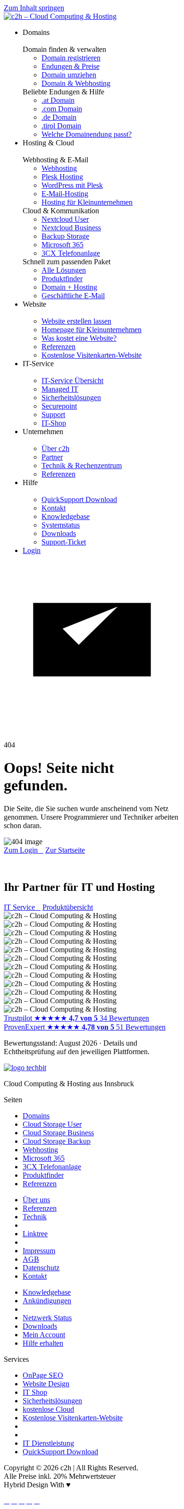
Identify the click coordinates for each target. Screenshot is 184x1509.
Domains (36, 1116)
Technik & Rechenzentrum (82, 465)
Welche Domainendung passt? (87, 134)
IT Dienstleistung (48, 1443)
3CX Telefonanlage (71, 253)
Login (32, 550)
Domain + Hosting (69, 287)
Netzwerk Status (47, 1318)
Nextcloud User (65, 219)
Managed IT (60, 389)
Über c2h (55, 448)
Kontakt (54, 508)
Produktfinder (62, 279)
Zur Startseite (65, 850)
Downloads (59, 533)
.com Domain (62, 109)
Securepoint (59, 406)
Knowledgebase (66, 516)
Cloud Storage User (52, 1124)
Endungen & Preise (71, 66)
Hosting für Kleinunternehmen (87, 202)
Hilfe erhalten (43, 1343)
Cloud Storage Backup (57, 1141)
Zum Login (23, 850)
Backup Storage (65, 236)
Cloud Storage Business (58, 1133)
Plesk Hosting (62, 177)
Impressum (39, 1251)
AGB (31, 1259)
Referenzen (58, 347)
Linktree (35, 1234)
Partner (52, 457)
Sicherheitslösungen (71, 398)
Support (53, 415)
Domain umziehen (69, 75)
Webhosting (59, 168)
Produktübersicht (67, 907)
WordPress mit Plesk (72, 185)
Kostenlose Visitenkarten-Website (92, 355)
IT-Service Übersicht (72, 381)
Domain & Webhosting (76, 83)
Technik (35, 1217)
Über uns (36, 1200)
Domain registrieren (71, 58)
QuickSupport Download (79, 499)
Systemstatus (61, 525)
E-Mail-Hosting (65, 194)
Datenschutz (41, 1268)
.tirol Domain (61, 126)
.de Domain (59, 117)
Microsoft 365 (63, 245)
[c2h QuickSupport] (92, 736)
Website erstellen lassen (76, 321)
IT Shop (35, 1392)
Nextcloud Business (71, 228)
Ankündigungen (47, 1301)
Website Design (46, 1384)
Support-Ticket (64, 542)
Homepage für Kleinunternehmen (92, 330)
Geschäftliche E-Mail (73, 296)
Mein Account (44, 1335)
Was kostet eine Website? (79, 338)
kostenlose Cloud (48, 1409)
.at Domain (58, 100)
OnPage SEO (43, 1375)
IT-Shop (54, 423)
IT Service (22, 907)
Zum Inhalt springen (34, 8)
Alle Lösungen (64, 270)
